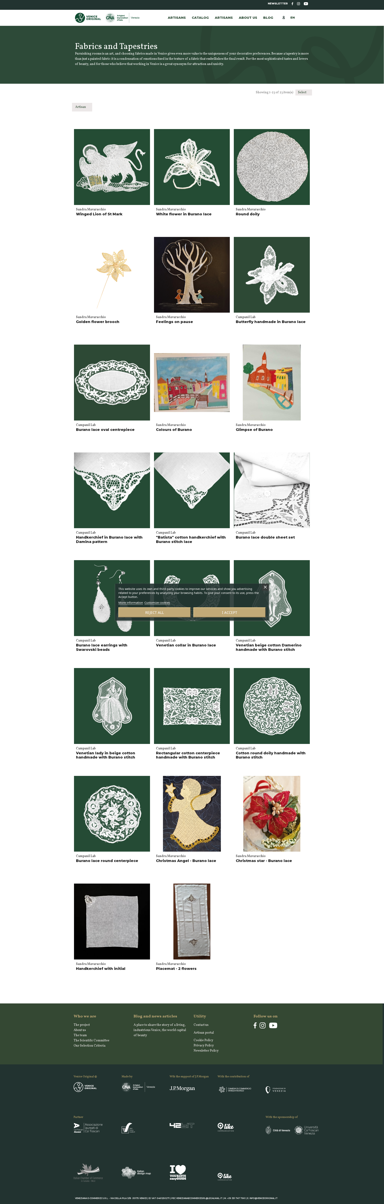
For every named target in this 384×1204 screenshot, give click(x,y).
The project (82, 1025)
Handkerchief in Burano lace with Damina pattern (109, 539)
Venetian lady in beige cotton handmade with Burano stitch (105, 755)
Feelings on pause (174, 322)
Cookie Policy (203, 1040)
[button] (224, 18)
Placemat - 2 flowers (176, 968)
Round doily (248, 214)
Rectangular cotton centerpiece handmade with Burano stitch (188, 755)
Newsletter (278, 3)
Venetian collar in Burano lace (186, 645)
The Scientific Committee (91, 1040)
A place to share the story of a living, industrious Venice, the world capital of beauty (160, 1030)
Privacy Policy (204, 1045)
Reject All (154, 612)
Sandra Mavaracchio (91, 209)
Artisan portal (204, 1033)
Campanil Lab (245, 317)
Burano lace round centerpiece (107, 861)
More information (130, 602)
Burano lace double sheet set (265, 537)
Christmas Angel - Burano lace (186, 861)
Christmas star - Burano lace (264, 861)
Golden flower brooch (97, 322)
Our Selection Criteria (89, 1046)
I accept (229, 612)
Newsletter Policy (206, 1051)
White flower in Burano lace (184, 214)
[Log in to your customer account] (285, 17)
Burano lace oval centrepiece (105, 430)
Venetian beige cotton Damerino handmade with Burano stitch (269, 647)
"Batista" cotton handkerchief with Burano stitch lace (191, 539)
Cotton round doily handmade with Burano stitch (271, 755)
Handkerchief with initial (100, 968)
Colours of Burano (174, 430)
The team (80, 1035)
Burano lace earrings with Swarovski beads (101, 647)
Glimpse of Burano (254, 430)
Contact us (201, 1025)
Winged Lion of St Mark (99, 214)
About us (80, 1030)
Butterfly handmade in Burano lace (271, 322)
